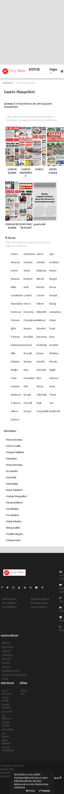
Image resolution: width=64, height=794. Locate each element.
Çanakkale (16, 295)
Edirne (40, 303)
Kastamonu (17, 345)
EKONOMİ (7, 647)
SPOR (5, 678)
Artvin (14, 270)
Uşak (39, 402)
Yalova (14, 411)
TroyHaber (12, 515)
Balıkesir (41, 270)
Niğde (52, 369)
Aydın (26, 270)
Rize (38, 378)
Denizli (53, 295)
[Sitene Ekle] (44, 587)
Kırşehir (53, 345)
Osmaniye (29, 378)
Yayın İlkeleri (9, 603)
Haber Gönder (39, 607)
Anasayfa (8, 82)
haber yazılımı (8, 779)
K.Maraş (15, 336)
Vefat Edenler (13, 521)
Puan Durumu (14, 464)
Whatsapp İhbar (39, 603)
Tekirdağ (41, 394)
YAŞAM (6, 667)
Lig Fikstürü (6, 717)
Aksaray (15, 262)
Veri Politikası (9, 607)
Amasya (27, 262)
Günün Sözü (13, 540)
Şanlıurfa (16, 394)
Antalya (40, 262)
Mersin (53, 361)
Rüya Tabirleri (14, 490)
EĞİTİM (34, 69)
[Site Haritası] (37, 587)
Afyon (39, 254)
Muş (25, 369)
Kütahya (53, 353)
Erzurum (28, 311)
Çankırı (27, 295)
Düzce (27, 303)
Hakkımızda (9, 599)
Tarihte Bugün (14, 534)
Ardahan (54, 262)
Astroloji (11, 477)
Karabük (28, 336)
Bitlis (13, 287)
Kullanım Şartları (40, 599)
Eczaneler (12, 471)
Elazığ (52, 303)
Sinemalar (7, 729)
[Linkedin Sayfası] (26, 587)
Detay (31, 790)
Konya (40, 353)
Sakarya (53, 378)
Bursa (52, 287)
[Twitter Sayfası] (8, 587)
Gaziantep (55, 311)
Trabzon (16, 402)
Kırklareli (54, 411)
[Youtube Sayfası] (20, 587)
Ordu (13, 378)
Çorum (40, 295)
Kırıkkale (41, 345)
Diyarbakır (17, 303)
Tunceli (27, 402)
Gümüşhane (30, 320)
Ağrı (51, 254)
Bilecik (40, 278)
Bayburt (27, 278)
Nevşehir (41, 369)
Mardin (40, 361)
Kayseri (27, 345)
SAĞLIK (6, 651)
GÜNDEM (7, 655)
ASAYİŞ (6, 663)
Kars (51, 336)
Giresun (15, 320)
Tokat (52, 394)
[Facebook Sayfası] (3, 587)
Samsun (15, 386)
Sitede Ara (24, 692)
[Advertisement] (32, 32)
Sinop (39, 386)
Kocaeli (27, 353)
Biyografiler (13, 527)
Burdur (40, 287)
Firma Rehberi (14, 502)
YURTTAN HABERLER (14, 675)
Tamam (45, 790)
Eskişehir (41, 311)
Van (51, 402)
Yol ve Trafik (13, 445)
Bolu (26, 287)
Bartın (52, 270)
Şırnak (27, 394)
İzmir (52, 328)
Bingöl (53, 278)
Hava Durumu (14, 439)
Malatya (15, 361)
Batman (15, 278)
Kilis (13, 353)
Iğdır (13, 328)
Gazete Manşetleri (16, 496)
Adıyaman (29, 254)
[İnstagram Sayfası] (14, 587)
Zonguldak (42, 411)
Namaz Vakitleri (15, 452)
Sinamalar (12, 483)
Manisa (27, 361)
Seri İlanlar (12, 508)
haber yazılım (8, 786)
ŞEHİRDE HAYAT (11, 671)
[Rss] (32, 587)
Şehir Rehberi (6, 742)
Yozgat (27, 411)
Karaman (41, 336)
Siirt (25, 386)
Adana (14, 254)
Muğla (14, 369)
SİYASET (6, 659)
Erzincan (16, 311)
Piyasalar (11, 458)
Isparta (27, 328)
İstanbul (40, 328)
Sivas (52, 386)
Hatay (52, 320)
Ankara (15, 419)
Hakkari (41, 320)
